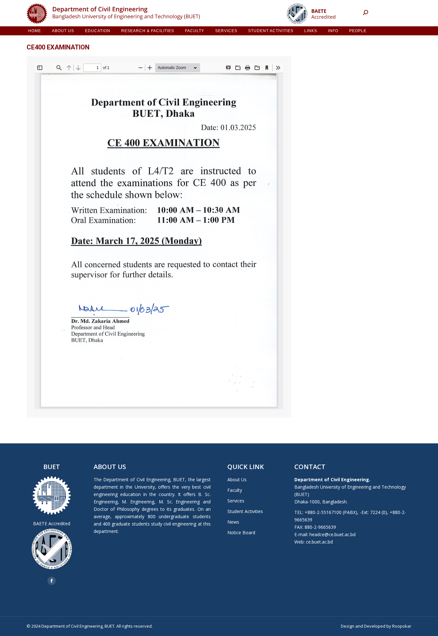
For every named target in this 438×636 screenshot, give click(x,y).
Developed (374, 626)
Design (347, 626)
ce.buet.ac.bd (319, 542)
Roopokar (401, 626)
